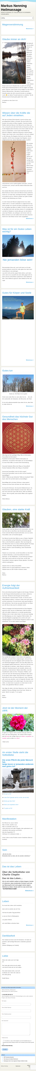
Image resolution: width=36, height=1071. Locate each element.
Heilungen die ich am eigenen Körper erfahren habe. (16, 1061)
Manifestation (9, 819)
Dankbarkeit (8, 935)
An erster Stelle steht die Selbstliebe (15, 753)
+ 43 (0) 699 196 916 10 (7, 994)
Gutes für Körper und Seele (16, 292)
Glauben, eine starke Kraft (16, 509)
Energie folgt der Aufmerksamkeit (11, 586)
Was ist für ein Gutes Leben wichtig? (17, 230)
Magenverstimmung (12, 24)
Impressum (18, 1066)
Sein (4, 850)
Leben (5, 901)
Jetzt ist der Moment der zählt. (15, 709)
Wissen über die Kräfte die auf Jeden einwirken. (16, 114)
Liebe (5, 956)
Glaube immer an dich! (14, 39)
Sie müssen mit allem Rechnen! (11, 1059)
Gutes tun (7, 370)
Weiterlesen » (30, 28)
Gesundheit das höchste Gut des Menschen (17, 418)
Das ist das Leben (11, 866)
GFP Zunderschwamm (9, 1057)
